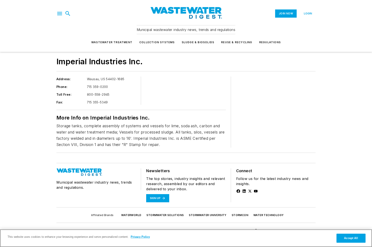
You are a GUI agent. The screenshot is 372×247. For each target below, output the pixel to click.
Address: (63, 79)
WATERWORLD (131, 215)
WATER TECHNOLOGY (268, 215)
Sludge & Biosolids (198, 42)
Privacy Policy (140, 236)
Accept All (351, 238)
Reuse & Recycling (236, 42)
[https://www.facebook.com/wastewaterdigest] (238, 191)
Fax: (59, 102)
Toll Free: (63, 94)
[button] (59, 13)
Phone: (61, 87)
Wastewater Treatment (111, 42)
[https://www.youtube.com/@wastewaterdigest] (256, 191)
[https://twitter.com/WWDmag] (250, 191)
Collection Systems (157, 42)
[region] (186, 238)
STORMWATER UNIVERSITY (207, 215)
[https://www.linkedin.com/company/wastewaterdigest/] (244, 191)
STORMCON (240, 215)
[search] (68, 13)
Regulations (270, 42)
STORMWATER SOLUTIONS (165, 215)
